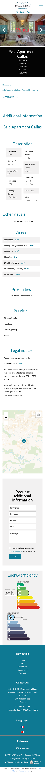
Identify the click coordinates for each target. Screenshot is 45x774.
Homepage (6, 85)
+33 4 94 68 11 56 (22, 706)
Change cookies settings (17, 762)
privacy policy (15, 551)
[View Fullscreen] (6, 423)
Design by (37, 762)
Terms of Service (24, 771)
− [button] (6, 417)
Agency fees (30, 758)
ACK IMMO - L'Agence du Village (22, 689)
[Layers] (38, 415)
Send (15, 556)
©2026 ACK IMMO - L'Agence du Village (22, 755)
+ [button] (6, 413)
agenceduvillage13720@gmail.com (23, 710)
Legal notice (17, 758)
